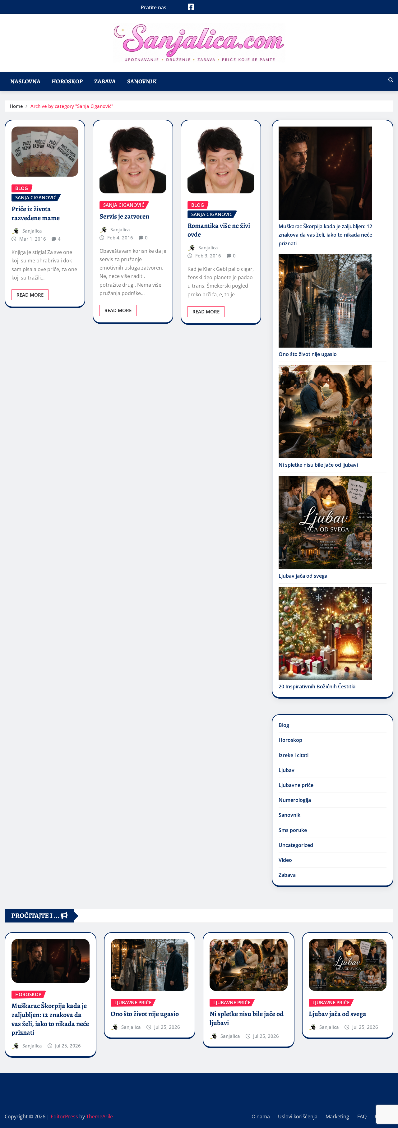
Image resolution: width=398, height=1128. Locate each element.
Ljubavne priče (296, 785)
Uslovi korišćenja (297, 1116)
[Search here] (390, 79)
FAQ (362, 1116)
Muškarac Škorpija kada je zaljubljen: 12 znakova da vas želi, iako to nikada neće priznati (325, 235)
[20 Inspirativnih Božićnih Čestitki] (325, 633)
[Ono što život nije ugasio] (325, 301)
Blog (284, 725)
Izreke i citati (293, 755)
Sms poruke (293, 830)
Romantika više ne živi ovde (218, 230)
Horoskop (67, 81)
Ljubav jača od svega (303, 575)
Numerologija (295, 800)
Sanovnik (142, 81)
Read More (30, 295)
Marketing (337, 1116)
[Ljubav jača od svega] (325, 522)
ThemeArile (99, 1116)
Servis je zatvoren (124, 216)
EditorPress (64, 1116)
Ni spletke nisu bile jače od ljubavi (318, 464)
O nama (261, 1116)
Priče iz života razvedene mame (36, 213)
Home (16, 106)
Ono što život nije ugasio (308, 354)
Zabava (105, 81)
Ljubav (286, 770)
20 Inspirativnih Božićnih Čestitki (317, 686)
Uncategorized (296, 845)
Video (285, 860)
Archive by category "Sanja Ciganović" (71, 106)
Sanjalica (32, 231)
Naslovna (25, 81)
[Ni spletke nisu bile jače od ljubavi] (325, 411)
